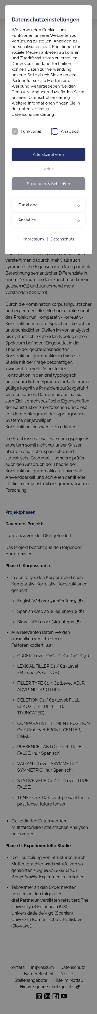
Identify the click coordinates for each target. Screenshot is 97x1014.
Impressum (33, 263)
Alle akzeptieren (48, 154)
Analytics (69, 131)
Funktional (31, 131)
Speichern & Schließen (48, 183)
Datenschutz (62, 263)
